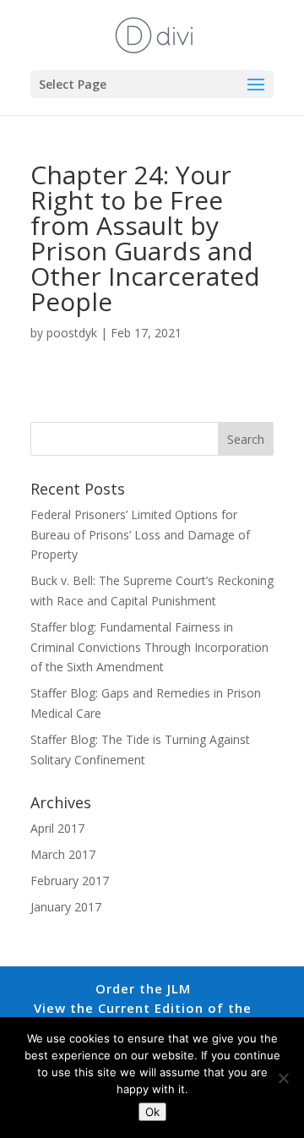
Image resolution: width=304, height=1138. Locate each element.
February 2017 (69, 881)
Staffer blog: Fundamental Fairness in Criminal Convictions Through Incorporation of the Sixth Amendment (149, 647)
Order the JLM (143, 988)
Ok (152, 1112)
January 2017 (65, 907)
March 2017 (62, 854)
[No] (282, 1078)
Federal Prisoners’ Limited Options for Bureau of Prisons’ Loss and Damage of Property (140, 534)
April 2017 (57, 828)
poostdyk (71, 333)
